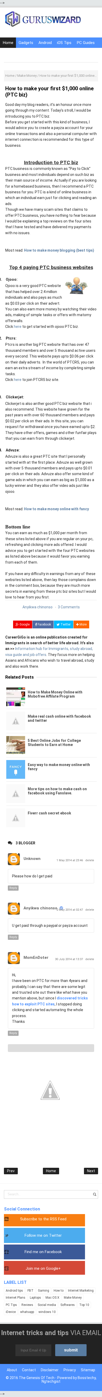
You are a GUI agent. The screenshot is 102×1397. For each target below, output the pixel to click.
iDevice (11, 1312)
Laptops (35, 1297)
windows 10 (47, 1312)
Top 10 (84, 1305)
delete (89, 860)
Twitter (65, 624)
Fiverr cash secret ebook (49, 813)
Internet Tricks (62, 53)
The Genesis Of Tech (36, 1378)
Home (8, 42)
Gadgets (26, 42)
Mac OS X (52, 1297)
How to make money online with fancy (56, 509)
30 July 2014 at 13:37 (69, 959)
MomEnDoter (36, 957)
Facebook (44, 624)
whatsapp (27, 1312)
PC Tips (11, 1305)
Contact (29, 1370)
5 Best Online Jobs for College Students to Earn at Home (54, 742)
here (17, 326)
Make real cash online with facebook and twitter (59, 718)
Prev (11, 1171)
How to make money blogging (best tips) (59, 250)
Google (24, 624)
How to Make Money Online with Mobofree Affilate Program (55, 694)
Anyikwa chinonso (40, 908)
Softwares (67, 1305)
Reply (13, 888)
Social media (47, 1305)
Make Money (73, 1297)
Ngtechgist (51, 1381)
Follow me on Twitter (43, 1235)
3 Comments (69, 607)
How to (59, 1290)
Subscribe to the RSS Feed (43, 1219)
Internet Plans (15, 1297)
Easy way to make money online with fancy (59, 767)
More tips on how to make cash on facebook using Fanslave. (57, 791)
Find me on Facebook (43, 1251)
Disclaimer (50, 1370)
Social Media (33, 53)
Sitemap (88, 1370)
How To (10, 53)
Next (91, 1171)
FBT (30, 1290)
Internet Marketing (81, 1290)
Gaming (43, 1290)
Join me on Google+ (43, 1268)
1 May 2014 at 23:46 (70, 860)
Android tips (14, 1290)
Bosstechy (87, 1378)
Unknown (32, 858)
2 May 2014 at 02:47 (70, 909)
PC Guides (86, 42)
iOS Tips (64, 42)
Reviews (27, 1305)
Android (45, 42)
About (12, 1370)
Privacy (70, 1370)
